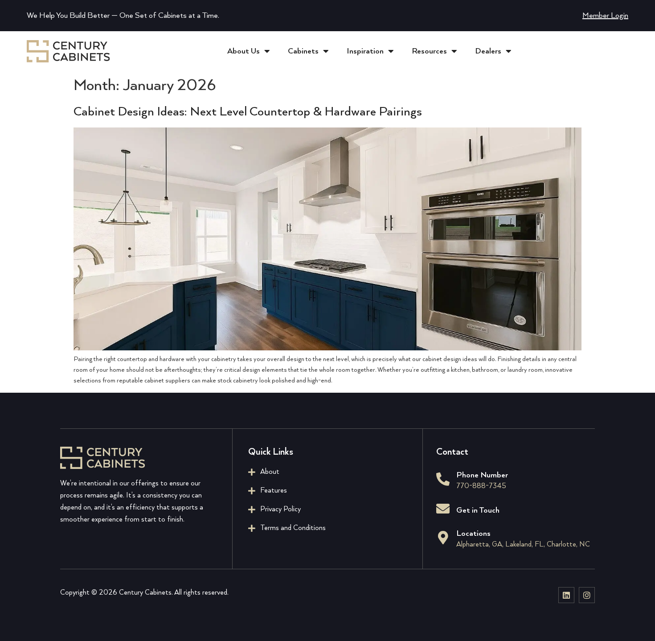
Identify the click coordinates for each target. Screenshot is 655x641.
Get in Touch (477, 510)
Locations (473, 533)
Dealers (488, 51)
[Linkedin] (566, 595)
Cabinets (303, 51)
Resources (429, 51)
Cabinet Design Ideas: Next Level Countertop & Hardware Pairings (248, 112)
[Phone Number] (443, 479)
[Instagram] (587, 595)
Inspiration (365, 51)
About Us (243, 51)
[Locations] (443, 537)
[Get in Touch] (443, 508)
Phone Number (482, 475)
